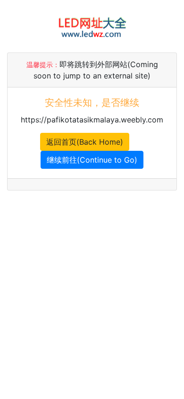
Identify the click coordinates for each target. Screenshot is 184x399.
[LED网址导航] (92, 25)
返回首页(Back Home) (84, 142)
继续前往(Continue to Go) (92, 160)
